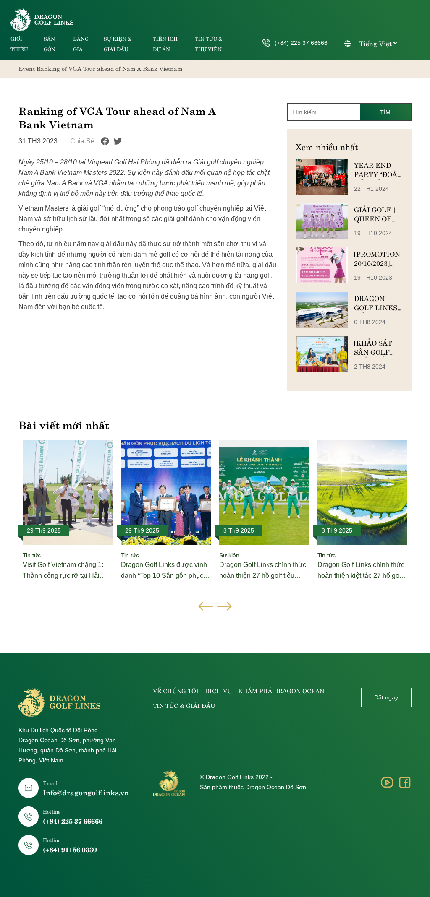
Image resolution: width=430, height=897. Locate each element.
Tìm (385, 112)
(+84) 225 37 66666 (301, 42)
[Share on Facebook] (105, 141)
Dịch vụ (218, 690)
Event (26, 68)
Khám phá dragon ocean (281, 690)
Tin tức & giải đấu (184, 705)
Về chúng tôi (176, 690)
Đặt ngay (386, 697)
